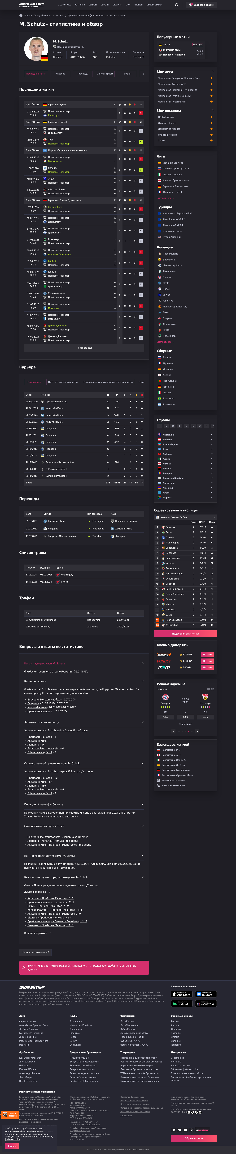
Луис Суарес (26, 1077)
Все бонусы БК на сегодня (84, 1081)
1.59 (205, 716)
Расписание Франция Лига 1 (176, 775)
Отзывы (139, 5)
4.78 (185, 716)
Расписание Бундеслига (174, 770)
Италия (165, 392)
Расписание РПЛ (170, 749)
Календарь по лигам (173, 780)
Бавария (168, 277)
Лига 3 (63, 122)
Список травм (105, 73)
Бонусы (93, 5)
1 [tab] (179, 731)
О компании (177, 1058)
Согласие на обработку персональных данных (192, 1079)
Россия (165, 357)
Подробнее (185, 724)
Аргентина (167, 404)
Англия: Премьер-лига (174, 180)
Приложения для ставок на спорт (138, 1058)
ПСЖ (166, 283)
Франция (166, 363)
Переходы (82, 73)
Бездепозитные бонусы (83, 1065)
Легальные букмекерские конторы (139, 1069)
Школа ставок (154, 5)
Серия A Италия (27, 1021)
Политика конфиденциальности (135, 1112)
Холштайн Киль (37, 707)
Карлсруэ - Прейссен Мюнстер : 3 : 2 (50, 898)
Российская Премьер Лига (33, 1041)
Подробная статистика (185, 633)
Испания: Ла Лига (173, 162)
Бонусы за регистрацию (83, 1069)
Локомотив (169, 324)
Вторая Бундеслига (70, 200)
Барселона (169, 259)
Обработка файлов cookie (184, 1069)
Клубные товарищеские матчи (70, 150)
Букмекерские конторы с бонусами (139, 1077)
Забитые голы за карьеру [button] (41, 722)
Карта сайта (126, 1115)
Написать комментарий (35, 952)
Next (197, 731)
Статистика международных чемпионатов (108, 382)
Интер (166, 294)
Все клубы (75, 1044)
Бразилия (167, 398)
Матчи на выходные (173, 785)
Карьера (60, 73)
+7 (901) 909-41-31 (90, 1122)
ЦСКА (166, 330)
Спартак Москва (167, 134)
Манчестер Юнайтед (175, 306)
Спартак (168, 318)
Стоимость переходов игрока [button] (44, 826)
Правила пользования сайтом (187, 1073)
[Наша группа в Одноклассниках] (191, 1130)
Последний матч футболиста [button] (44, 804)
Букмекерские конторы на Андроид (139, 1081)
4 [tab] (188, 731)
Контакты (176, 1061)
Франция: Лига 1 (171, 192)
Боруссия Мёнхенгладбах (43, 699)
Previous (173, 731)
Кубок (63, 104)
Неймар (23, 1065)
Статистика (64, 5)
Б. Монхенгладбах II (39, 752)
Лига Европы (127, 1021)
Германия (166, 386)
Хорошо (12, 1146)
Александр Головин (29, 1073)
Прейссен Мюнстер (39, 711)
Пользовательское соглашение (135, 1104)
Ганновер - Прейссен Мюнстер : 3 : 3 (50, 925)
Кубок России (127, 1029)
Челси (166, 288)
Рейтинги (79, 5)
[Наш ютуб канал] (185, 1130)
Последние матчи (36, 73)
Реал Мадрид (170, 253)
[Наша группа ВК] (179, 1130)
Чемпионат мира (171, 231)
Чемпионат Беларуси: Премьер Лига (179, 78)
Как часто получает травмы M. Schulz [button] (49, 855)
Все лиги (24, 1044)
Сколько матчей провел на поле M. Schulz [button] (52, 763)
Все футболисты (28, 1081)
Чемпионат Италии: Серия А (174, 95)
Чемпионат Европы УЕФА (176, 213)
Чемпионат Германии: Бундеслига (177, 89)
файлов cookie (12, 1139)
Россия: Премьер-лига (174, 168)
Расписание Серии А (172, 760)
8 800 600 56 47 (92, 1124)
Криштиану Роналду (30, 1058)
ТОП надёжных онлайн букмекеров (139, 1073)
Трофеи (126, 73)
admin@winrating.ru (102, 1134)
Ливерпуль (169, 271)
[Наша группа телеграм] (173, 1130)
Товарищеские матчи (132, 1037)
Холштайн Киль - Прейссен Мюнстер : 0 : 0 (54, 913)
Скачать (117, 5)
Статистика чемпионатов (63, 382)
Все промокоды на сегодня (84, 1073)
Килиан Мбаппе (27, 1069)
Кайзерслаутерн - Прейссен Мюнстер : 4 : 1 (54, 909)
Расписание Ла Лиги (172, 765)
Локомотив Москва (169, 128)
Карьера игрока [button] (35, 681)
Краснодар (169, 335)
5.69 (165, 716)
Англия (165, 375)
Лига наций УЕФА (171, 225)
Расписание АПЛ (170, 755)
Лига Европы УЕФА (172, 219)
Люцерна (33, 703)
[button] (185, 434)
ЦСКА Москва (166, 117)
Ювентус (168, 300)
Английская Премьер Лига (33, 1025)
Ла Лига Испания (28, 1029)
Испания (168, 369)
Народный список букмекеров (136, 1065)
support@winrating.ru (80, 1131)
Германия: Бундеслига (174, 186)
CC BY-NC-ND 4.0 (179, 1112)
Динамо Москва (167, 123)
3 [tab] (185, 731)
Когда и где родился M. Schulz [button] (44, 663)
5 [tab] (191, 731)
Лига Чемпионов (129, 1025)
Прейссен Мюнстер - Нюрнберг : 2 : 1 (50, 902)
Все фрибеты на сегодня (83, 1077)
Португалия (168, 380)
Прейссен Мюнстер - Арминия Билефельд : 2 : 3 (57, 921)
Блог (128, 5)
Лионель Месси (27, 1061)
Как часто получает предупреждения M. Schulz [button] (56, 877)
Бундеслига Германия (31, 1033)
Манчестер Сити (172, 265)
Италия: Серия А (171, 174)
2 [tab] (182, 731)
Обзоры (105, 5)
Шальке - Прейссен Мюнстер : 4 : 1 (49, 917)
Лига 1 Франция (28, 1037)
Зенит (161, 140)
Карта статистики (181, 1065)
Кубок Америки (170, 237)
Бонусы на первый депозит (84, 1061)
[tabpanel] (185, 707)
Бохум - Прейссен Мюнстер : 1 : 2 (48, 906)
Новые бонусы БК (79, 1058)
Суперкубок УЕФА (130, 1041)
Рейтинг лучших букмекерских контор (141, 1061)
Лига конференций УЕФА (134, 1033)
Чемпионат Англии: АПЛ (172, 84)
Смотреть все (164, 198)
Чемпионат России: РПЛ (172, 101)
